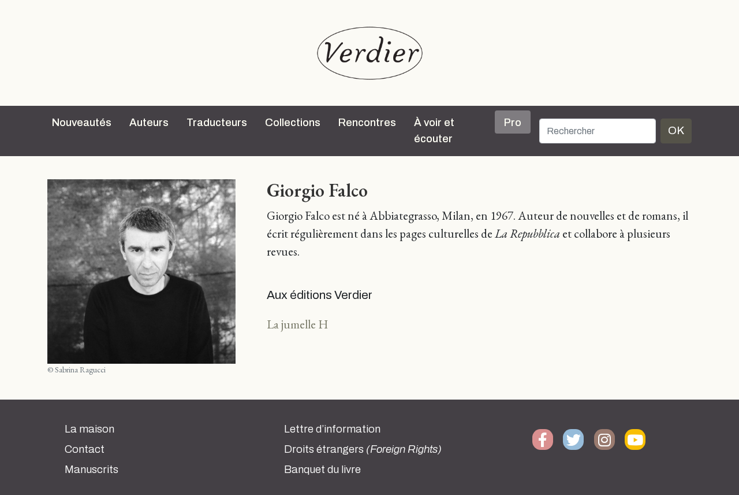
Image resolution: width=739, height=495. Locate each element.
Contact (84, 449)
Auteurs (149, 122)
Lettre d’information (332, 429)
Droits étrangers (363, 449)
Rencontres (367, 122)
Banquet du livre (322, 469)
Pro (512, 122)
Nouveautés (81, 122)
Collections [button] (292, 122)
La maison (89, 429)
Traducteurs (216, 122)
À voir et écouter (434, 131)
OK (676, 130)
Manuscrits (91, 469)
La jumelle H (297, 324)
